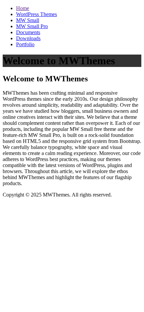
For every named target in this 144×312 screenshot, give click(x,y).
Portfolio (25, 44)
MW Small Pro (32, 26)
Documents (28, 32)
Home (22, 8)
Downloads (28, 38)
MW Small (27, 20)
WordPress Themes (36, 14)
